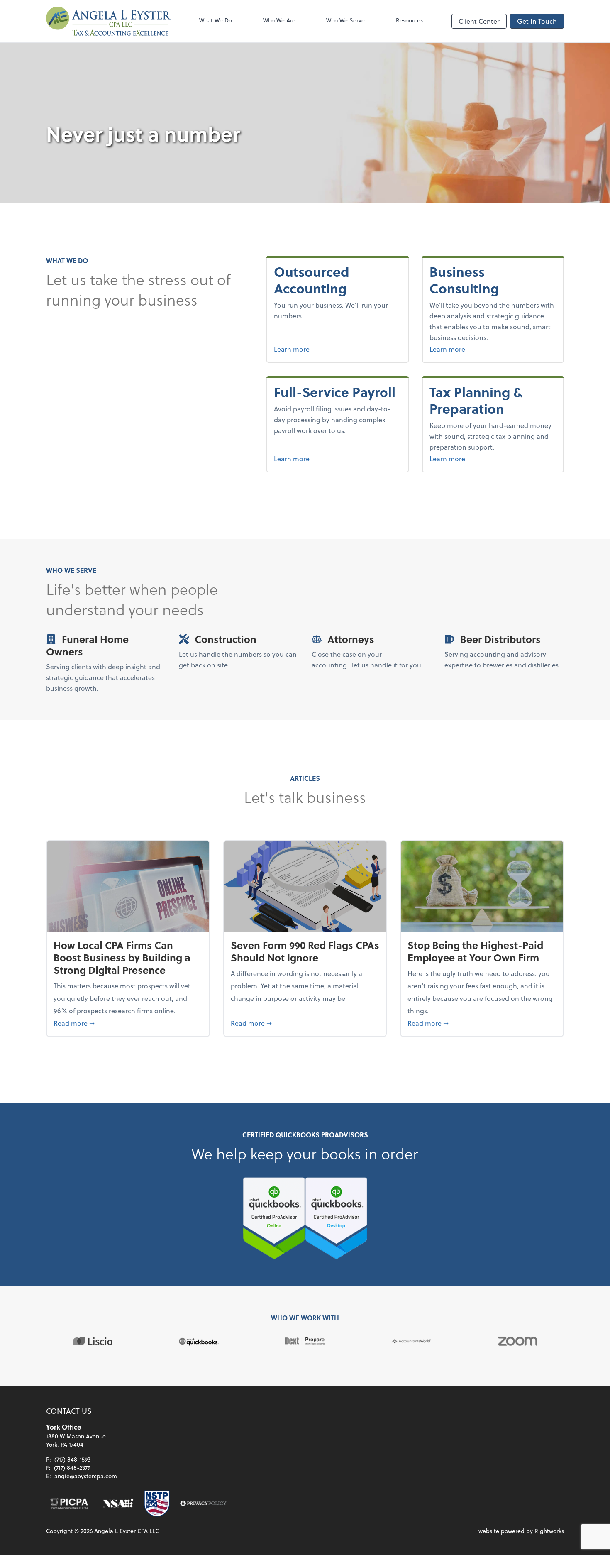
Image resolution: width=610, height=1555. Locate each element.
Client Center (479, 21)
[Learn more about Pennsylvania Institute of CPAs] (69, 1503)
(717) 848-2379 (72, 1467)
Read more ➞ (128, 1023)
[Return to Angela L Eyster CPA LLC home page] (108, 21)
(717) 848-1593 (72, 1459)
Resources (409, 20)
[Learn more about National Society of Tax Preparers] (157, 1503)
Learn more (320, 349)
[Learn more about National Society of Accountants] (118, 1503)
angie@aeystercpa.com (85, 1476)
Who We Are (279, 20)
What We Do (215, 20)
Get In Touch (537, 21)
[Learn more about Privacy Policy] (203, 1503)
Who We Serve (345, 20)
